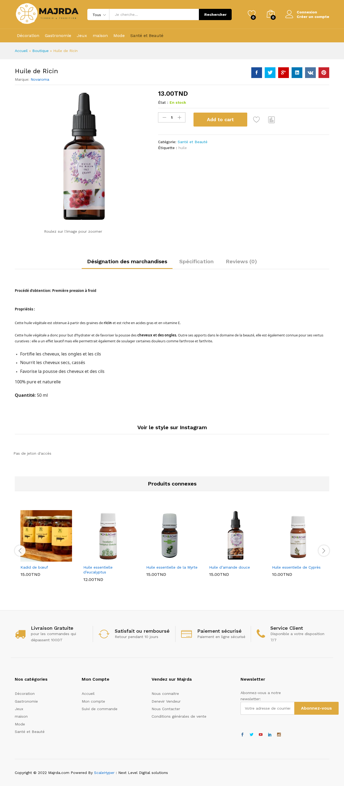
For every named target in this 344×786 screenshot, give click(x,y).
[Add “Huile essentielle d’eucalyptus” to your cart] (90, 558)
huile (182, 148)
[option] (46, 547)
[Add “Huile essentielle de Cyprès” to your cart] (279, 558)
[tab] (127, 264)
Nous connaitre (165, 693)
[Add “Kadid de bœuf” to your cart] (27, 558)
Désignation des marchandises (127, 261)
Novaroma (40, 79)
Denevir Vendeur (166, 701)
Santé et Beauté (146, 36)
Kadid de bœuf (34, 567)
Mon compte (93, 701)
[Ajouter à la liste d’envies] (257, 119)
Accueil (21, 51)
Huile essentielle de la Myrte (172, 567)
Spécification (196, 261)
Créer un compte (313, 16)
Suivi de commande (99, 709)
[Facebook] (242, 735)
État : (163, 102)
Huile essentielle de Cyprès (296, 567)
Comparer (271, 119)
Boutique (40, 51)
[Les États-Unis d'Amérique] (260, 735)
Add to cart (220, 119)
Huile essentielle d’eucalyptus (98, 569)
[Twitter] (251, 735)
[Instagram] (279, 735)
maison (100, 36)
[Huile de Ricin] (256, 72)
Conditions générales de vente (179, 716)
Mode (119, 36)
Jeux (82, 36)
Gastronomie (58, 36)
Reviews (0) (241, 261)
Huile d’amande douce (229, 567)
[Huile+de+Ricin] (270, 72)
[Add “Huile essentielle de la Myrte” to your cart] (153, 558)
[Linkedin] (269, 735)
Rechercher (215, 14)
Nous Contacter (166, 709)
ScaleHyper (104, 772)
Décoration (28, 36)
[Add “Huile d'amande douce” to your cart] (216, 558)
